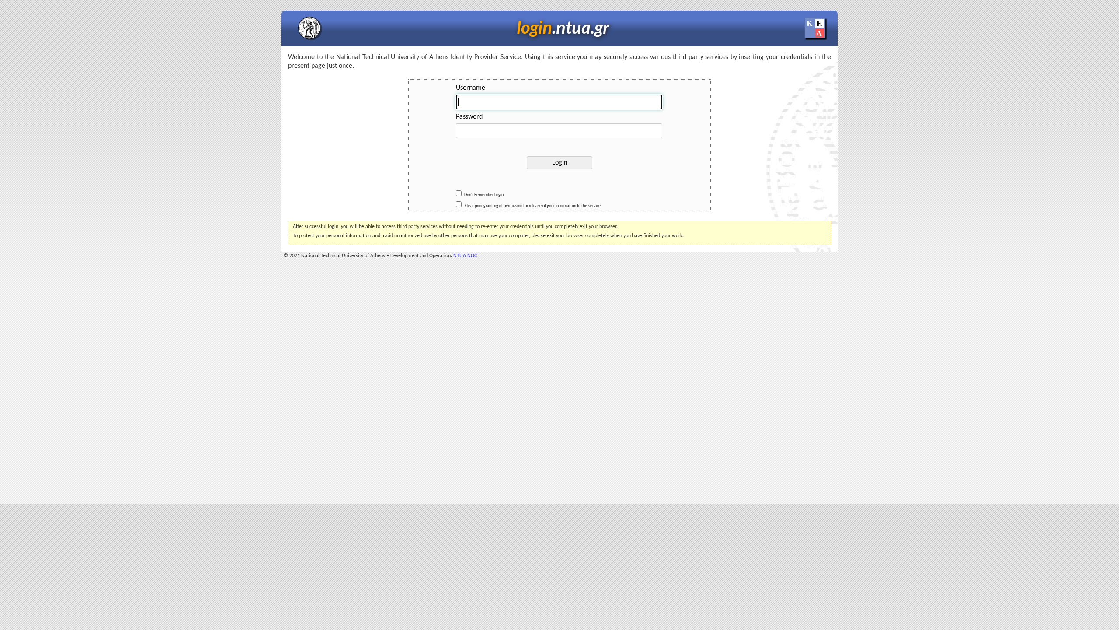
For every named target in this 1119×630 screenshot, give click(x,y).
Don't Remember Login (484, 194)
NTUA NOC (465, 256)
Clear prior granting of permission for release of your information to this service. (533, 205)
